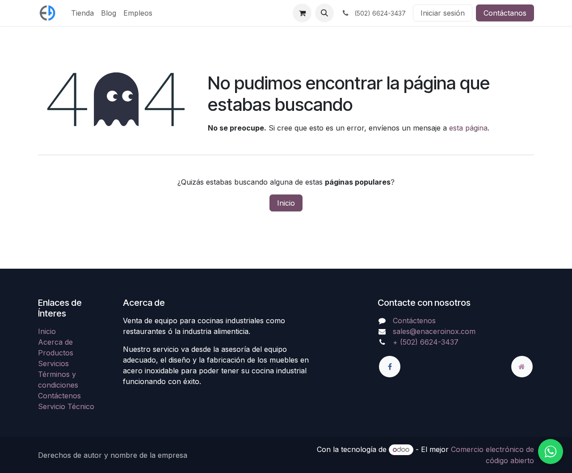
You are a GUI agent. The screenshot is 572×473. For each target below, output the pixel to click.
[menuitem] (82, 13)
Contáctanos (505, 12)
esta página (468, 127)
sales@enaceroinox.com (434, 331)
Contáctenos (59, 395)
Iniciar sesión (443, 12)
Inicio (286, 202)
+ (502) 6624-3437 (425, 342)
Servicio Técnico (66, 406)
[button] (324, 13)
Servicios (53, 363)
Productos (55, 352)
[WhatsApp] (550, 451)
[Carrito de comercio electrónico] (302, 13)
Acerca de (55, 342)
